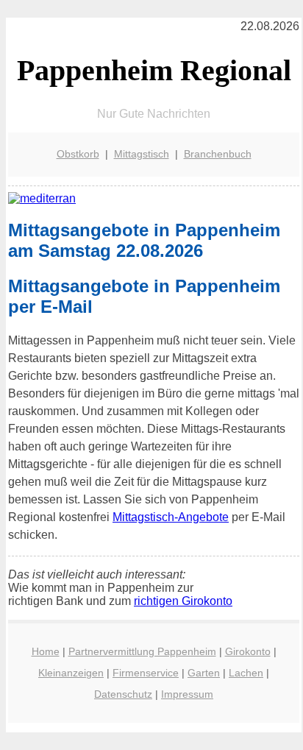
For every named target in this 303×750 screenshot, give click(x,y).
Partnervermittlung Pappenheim (142, 651)
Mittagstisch (141, 154)
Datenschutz (123, 694)
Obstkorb (78, 154)
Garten (204, 673)
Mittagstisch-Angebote (171, 517)
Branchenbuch (218, 154)
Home (46, 651)
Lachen (246, 673)
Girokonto (248, 651)
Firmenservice (146, 673)
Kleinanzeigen (71, 673)
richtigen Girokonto (183, 601)
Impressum (187, 694)
